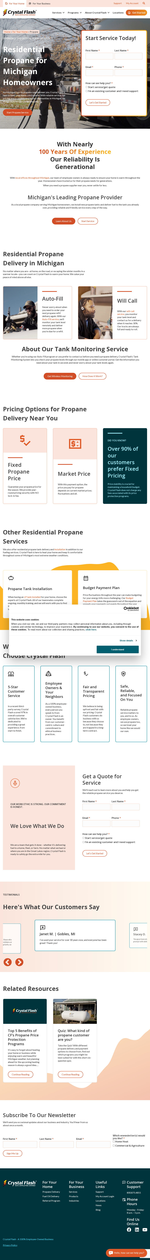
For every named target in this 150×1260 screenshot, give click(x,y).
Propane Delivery (51, 1191)
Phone (119, 67)
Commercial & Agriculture (129, 1145)
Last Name (121, 50)
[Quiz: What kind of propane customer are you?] (75, 1011)
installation (59, 549)
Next (19, 962)
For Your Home (16, 3)
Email (89, 67)
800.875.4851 (134, 1192)
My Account (132, 3)
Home (7, 32)
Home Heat (121, 1141)
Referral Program (51, 1200)
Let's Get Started (97, 102)
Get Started (138, 12)
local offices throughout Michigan (32, 177)
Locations (118, 12)
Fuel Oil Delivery (50, 1196)
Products (73, 1196)
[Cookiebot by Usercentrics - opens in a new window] (126, 609)
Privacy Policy (10, 1245)
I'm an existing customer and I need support (112, 91)
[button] (64, 12)
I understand (117, 649)
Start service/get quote (101, 87)
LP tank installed (32, 597)
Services (57, 12)
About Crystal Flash (95, 12)
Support (118, 3)
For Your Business (41, 3)
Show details (126, 640)
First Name (93, 50)
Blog (98, 1209)
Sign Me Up (12, 1153)
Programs (73, 12)
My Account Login (105, 1196)
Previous (7, 962)
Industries (74, 1200)
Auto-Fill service (50, 319)
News (99, 1205)
